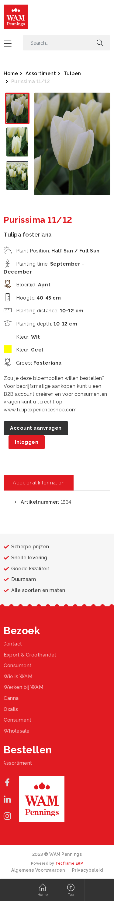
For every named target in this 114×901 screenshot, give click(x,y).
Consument (18, 665)
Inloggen (26, 442)
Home (11, 73)
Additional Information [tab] (38, 483)
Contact (12, 644)
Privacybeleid (87, 870)
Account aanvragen (36, 428)
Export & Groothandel (30, 655)
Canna (11, 698)
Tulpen (72, 73)
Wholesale (17, 731)
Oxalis (11, 709)
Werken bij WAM (23, 687)
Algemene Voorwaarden (38, 870)
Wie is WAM (18, 676)
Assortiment (41, 73)
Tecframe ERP (69, 863)
